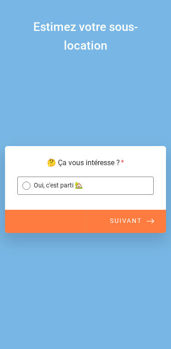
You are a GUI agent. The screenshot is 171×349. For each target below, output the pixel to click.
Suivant (125, 221)
